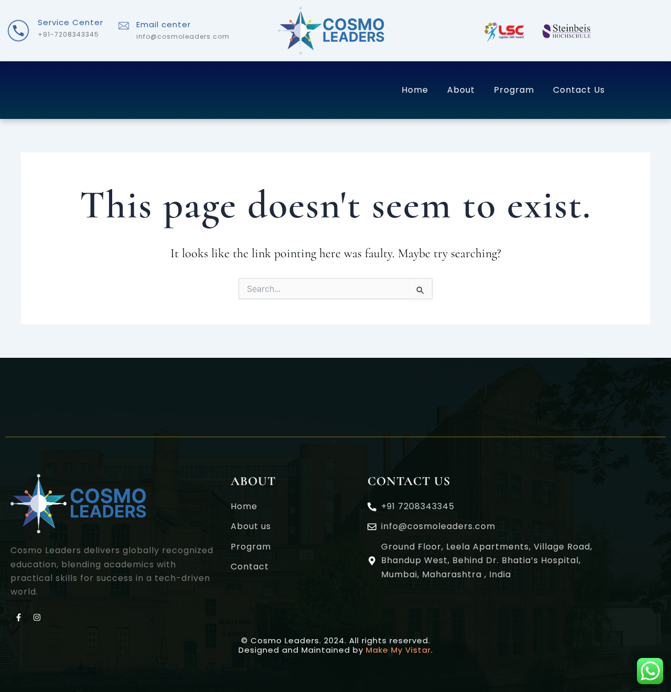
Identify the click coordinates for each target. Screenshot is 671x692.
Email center (163, 24)
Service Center (70, 22)
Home (415, 90)
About (461, 90)
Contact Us (579, 90)
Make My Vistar (398, 649)
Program (514, 90)
